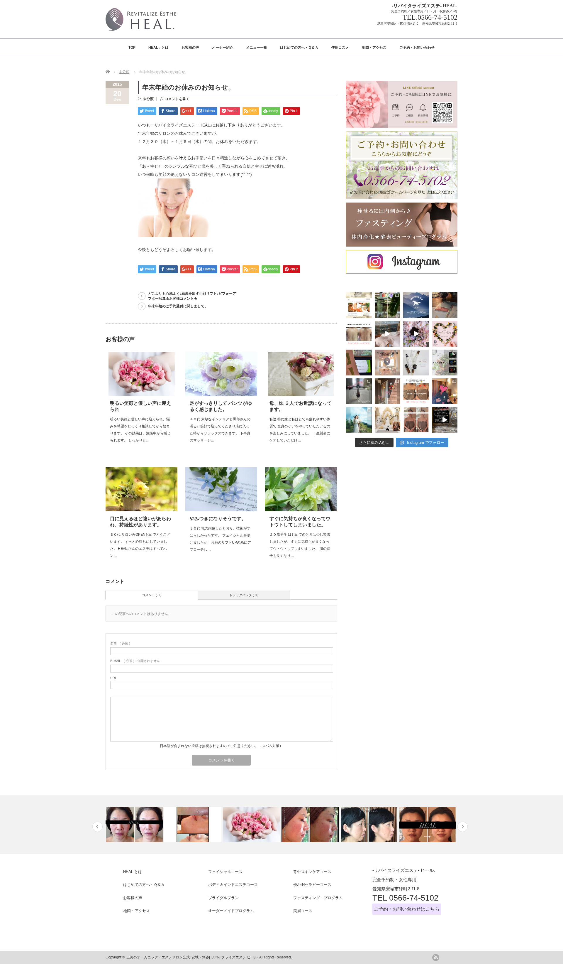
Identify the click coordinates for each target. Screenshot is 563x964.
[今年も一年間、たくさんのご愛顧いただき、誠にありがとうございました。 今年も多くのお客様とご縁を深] (388, 362)
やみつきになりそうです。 (218, 518)
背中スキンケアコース (312, 871)
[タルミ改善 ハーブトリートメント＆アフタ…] (368, 824)
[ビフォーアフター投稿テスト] (251, 824)
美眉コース (302, 911)
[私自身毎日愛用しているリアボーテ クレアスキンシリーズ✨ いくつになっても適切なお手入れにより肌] (416, 362)
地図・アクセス (374, 47)
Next (462, 827)
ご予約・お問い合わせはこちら (407, 908)
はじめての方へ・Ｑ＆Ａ (299, 47)
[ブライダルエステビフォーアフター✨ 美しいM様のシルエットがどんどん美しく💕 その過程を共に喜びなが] (416, 420)
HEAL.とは (132, 871)
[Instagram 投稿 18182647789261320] (445, 420)
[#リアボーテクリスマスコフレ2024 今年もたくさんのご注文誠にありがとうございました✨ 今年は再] (445, 391)
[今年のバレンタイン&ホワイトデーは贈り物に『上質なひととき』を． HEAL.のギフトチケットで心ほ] (445, 334)
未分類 (124, 72)
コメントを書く (177, 99)
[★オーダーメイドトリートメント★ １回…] (134, 824)
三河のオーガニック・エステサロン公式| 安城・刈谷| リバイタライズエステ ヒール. (192, 957)
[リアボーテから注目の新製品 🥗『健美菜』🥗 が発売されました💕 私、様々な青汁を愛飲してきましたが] (388, 305)
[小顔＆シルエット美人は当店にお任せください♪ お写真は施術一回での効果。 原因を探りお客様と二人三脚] (416, 391)
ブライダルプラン (223, 898)
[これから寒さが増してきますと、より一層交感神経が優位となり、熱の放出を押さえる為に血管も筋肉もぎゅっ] (445, 362)
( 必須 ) (120, 643)
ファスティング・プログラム (318, 898)
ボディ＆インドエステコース (233, 884)
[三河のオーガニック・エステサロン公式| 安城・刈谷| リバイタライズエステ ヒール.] (141, 32)
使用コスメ (340, 47)
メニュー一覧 (256, 47)
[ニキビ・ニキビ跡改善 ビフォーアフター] (192, 824)
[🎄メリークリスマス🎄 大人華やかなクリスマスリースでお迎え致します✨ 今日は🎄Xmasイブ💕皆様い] (388, 391)
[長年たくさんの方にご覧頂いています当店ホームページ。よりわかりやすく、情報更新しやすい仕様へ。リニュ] (359, 305)
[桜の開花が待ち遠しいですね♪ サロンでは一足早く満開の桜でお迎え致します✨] (416, 334)
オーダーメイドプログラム (231, 911)
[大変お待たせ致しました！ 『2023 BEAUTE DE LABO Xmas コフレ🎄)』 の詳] (388, 420)
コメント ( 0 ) (152, 595)
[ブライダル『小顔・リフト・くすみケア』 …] (427, 824)
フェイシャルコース (225, 871)
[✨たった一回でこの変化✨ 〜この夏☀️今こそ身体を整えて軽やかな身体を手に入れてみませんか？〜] (359, 334)
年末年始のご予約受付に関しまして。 (178, 306)
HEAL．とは (158, 47)
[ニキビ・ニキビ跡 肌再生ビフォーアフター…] (310, 824)
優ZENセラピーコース (312, 884)
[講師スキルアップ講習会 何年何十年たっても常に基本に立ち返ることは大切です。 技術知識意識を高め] (359, 362)
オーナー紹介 (222, 47)
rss (435, 957)
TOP (131, 47)
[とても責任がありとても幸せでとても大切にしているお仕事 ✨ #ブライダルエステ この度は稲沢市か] (359, 420)
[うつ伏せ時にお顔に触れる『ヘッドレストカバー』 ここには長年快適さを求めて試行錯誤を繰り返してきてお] (388, 334)
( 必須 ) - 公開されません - (136, 661)
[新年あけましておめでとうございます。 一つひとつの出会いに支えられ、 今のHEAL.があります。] (416, 305)
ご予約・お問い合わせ (417, 47)
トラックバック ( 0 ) (244, 595)
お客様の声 (190, 47)
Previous (97, 827)
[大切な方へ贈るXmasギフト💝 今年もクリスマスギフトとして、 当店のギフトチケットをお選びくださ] (445, 305)
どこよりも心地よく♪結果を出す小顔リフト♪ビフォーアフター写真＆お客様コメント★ (192, 296)
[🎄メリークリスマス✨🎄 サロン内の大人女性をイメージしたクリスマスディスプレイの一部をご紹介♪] (359, 391)
